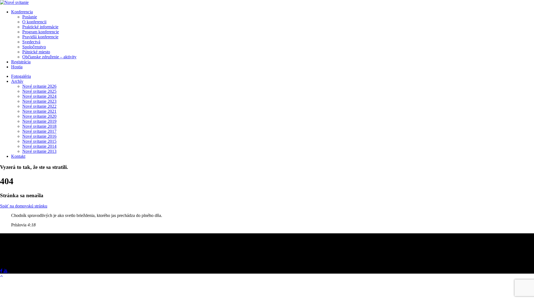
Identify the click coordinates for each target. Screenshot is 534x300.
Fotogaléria (21, 76)
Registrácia (21, 61)
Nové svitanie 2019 (39, 121)
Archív (17, 81)
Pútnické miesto (36, 51)
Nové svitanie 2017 (39, 131)
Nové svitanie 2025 (39, 91)
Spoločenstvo (34, 46)
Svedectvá (31, 41)
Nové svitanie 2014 (39, 146)
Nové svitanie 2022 (39, 106)
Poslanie (29, 16)
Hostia (17, 66)
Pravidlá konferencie (40, 36)
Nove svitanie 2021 (39, 111)
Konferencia (22, 11)
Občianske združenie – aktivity (49, 56)
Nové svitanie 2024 (39, 96)
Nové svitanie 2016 (39, 136)
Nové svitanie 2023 (39, 101)
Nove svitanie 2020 (39, 116)
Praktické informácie (40, 26)
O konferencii (34, 21)
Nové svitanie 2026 (39, 86)
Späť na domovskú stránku (23, 206)
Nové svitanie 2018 (39, 126)
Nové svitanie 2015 (39, 141)
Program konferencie (40, 31)
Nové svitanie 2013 (39, 151)
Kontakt (18, 156)
